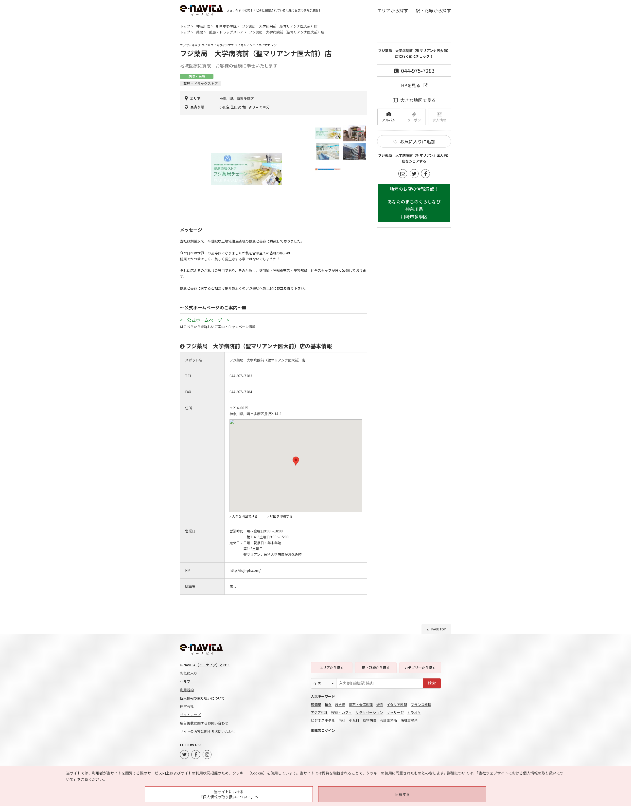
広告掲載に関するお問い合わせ (204, 723)
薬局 (199, 32)
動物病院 (369, 720)
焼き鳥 (340, 704)
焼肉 (379, 704)
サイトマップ (190, 714)
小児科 (354, 720)
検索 (432, 683)
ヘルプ (185, 681)
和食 (328, 704)
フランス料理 (421, 704)
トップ (185, 26)
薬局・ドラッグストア (226, 32)
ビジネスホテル (323, 720)
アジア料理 (319, 712)
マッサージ (395, 712)
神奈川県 (203, 26)
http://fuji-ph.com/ (245, 570)
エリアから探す (392, 10)
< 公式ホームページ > (204, 320)
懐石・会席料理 (361, 704)
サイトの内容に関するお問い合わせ (207, 731)
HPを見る (411, 85)
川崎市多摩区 (226, 26)
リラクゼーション (369, 712)
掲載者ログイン (323, 730)
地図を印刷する (281, 516)
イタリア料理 (397, 704)
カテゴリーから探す (420, 667)
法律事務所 (409, 720)
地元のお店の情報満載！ (414, 202)
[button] (296, 461)
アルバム (389, 119)
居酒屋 (316, 704)
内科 (341, 720)
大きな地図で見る (245, 516)
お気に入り (188, 673)
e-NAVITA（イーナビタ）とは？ (205, 664)
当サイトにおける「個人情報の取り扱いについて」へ (228, 794)
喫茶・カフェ (341, 712)
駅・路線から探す (433, 10)
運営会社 (187, 706)
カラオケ (414, 712)
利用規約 (187, 689)
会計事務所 (388, 720)
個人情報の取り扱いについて (202, 698)
